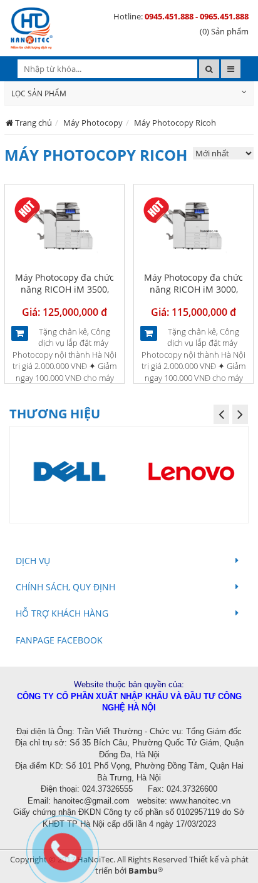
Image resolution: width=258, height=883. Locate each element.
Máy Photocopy (93, 122)
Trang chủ (33, 122)
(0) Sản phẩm (224, 31)
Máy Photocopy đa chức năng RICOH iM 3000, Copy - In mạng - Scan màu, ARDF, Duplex (193, 295)
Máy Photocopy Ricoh (175, 122)
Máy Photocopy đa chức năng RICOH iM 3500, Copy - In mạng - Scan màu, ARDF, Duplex (64, 295)
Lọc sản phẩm (38, 93)
